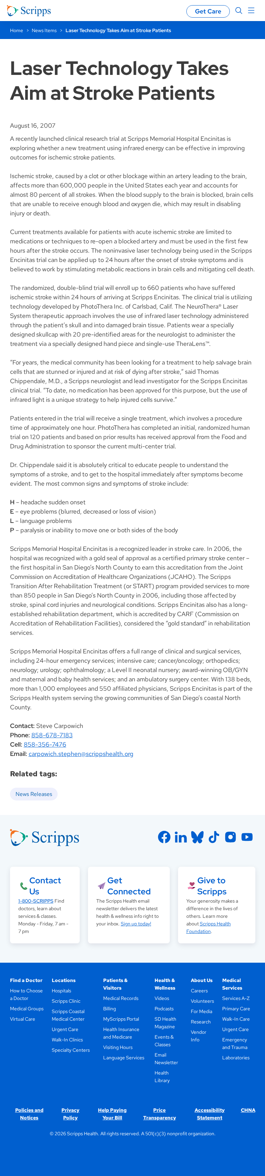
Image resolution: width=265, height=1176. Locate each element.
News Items (44, 30)
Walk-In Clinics (67, 1040)
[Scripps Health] (29, 10)
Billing (109, 1008)
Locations (64, 980)
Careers (199, 991)
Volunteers (202, 1001)
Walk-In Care (236, 1019)
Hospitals (61, 991)
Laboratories (235, 1057)
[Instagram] (230, 837)
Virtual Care (22, 1019)
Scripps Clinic (66, 1001)
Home (16, 30)
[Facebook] (164, 837)
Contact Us (45, 886)
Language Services (123, 1057)
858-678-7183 (52, 735)
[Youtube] (247, 837)
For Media (201, 1011)
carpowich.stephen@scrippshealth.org (81, 754)
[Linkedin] (181, 837)
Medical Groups (26, 1008)
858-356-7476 (45, 744)
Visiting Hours (117, 1047)
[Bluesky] (197, 837)
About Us (202, 980)
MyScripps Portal (121, 1019)
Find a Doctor (26, 980)
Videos (162, 998)
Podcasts (164, 1008)
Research (201, 1022)
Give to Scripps (211, 886)
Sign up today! (136, 924)
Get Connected (129, 886)
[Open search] (239, 11)
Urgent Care (65, 1029)
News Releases (34, 794)
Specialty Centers (71, 1050)
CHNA (248, 1110)
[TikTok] (214, 837)
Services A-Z (235, 998)
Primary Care (236, 1008)
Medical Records (120, 998)
